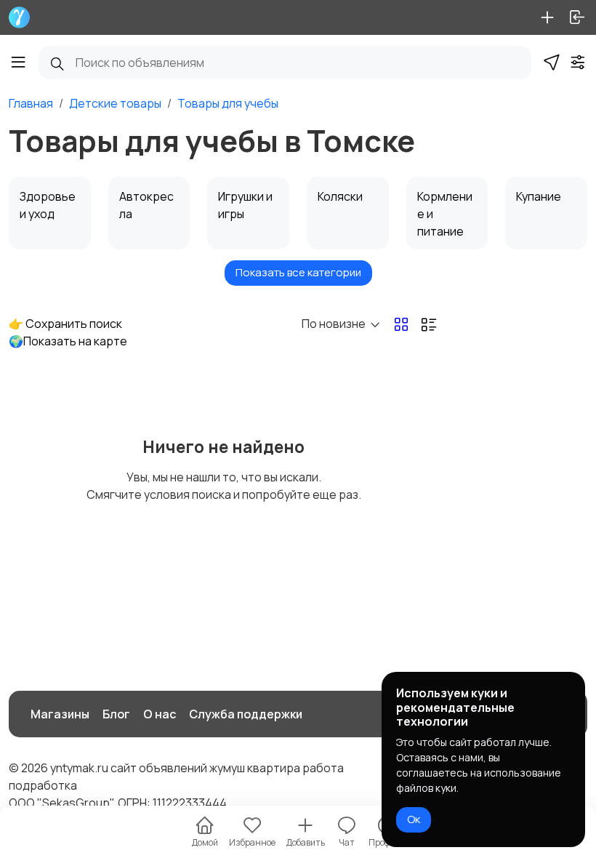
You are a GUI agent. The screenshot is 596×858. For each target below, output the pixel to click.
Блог (116, 714)
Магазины (60, 714)
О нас (159, 714)
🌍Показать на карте (68, 341)
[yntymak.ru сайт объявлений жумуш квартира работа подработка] (19, 17)
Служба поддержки (245, 714)
